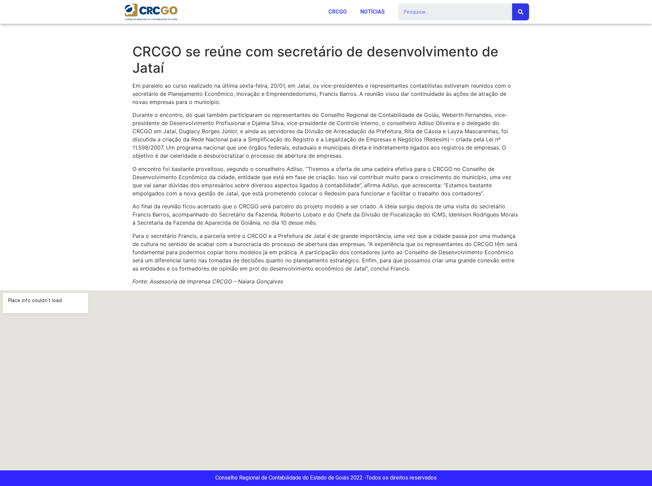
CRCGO (337, 11)
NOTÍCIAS (372, 11)
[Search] (520, 11)
